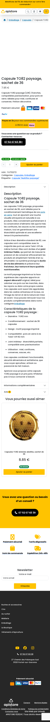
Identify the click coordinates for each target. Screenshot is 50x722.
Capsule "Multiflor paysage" (25, 178)
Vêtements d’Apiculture (12, 632)
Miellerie (5, 618)
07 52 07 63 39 (26, 654)
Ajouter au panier (34, 164)
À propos (27, 703)
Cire (3, 609)
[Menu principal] (46, 11)
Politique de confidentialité (38, 709)
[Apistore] (9, 11)
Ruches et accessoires (11, 604)
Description (9, 186)
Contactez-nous (11, 711)
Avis (7, 391)
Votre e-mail (25, 574)
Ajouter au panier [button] (24, 471)
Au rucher (5, 614)
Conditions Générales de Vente (13, 709)
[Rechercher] (28, 11)
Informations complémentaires (19, 385)
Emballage (14, 20)
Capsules (26, 20)
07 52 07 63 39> (13, 142)
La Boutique (6, 627)
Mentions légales (40, 703)
